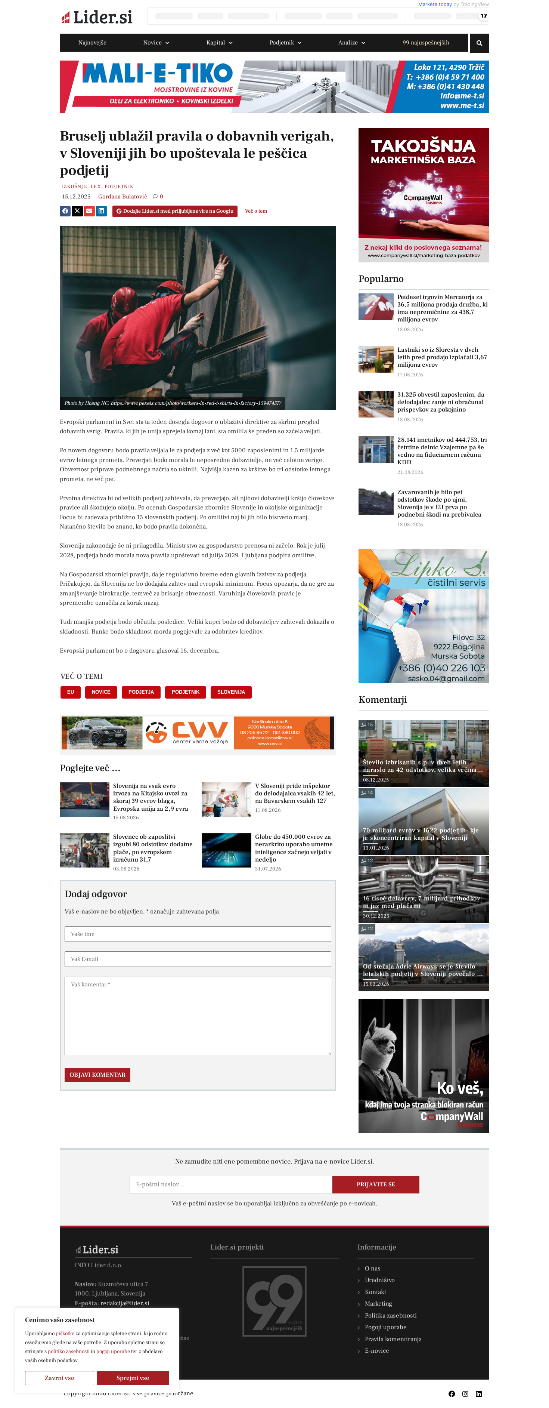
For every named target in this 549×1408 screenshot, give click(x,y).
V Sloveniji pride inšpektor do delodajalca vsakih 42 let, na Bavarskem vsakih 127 (295, 793)
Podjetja (141, 692)
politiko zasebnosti (69, 1351)
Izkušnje (74, 187)
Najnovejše (92, 42)
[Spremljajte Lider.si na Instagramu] (465, 1394)
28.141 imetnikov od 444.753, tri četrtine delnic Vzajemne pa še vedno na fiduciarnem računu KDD (442, 451)
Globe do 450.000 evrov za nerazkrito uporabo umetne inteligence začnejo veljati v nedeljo (294, 848)
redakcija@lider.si (124, 1303)
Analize (348, 42)
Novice (152, 42)
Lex (96, 187)
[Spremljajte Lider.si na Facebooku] (452, 1394)
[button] (479, 43)
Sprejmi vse (133, 1378)
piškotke (65, 1333)
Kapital (216, 42)
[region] (97, 1350)
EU (70, 692)
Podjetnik (282, 42)
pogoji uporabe (113, 1351)
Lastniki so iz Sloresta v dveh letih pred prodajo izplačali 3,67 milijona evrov (442, 357)
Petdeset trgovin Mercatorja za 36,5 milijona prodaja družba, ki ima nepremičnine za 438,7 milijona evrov (442, 308)
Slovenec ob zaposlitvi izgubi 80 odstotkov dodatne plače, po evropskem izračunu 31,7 (153, 848)
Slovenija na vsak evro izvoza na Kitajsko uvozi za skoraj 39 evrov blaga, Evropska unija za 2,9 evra (150, 797)
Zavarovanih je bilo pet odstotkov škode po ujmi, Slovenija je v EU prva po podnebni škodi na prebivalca (439, 503)
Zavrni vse (59, 1378)
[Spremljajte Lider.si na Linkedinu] (479, 1394)
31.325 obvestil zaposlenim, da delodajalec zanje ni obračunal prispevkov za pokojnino (440, 402)
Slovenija (231, 692)
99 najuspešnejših (426, 42)
